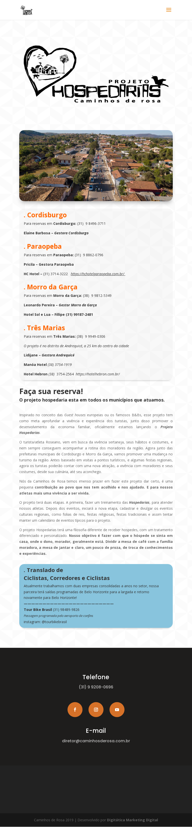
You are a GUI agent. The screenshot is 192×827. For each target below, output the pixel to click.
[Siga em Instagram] (96, 709)
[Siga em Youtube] (117, 709)
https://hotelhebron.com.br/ (98, 374)
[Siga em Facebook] (75, 709)
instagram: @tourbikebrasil (45, 621)
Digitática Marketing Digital (132, 820)
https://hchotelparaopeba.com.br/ (97, 273)
